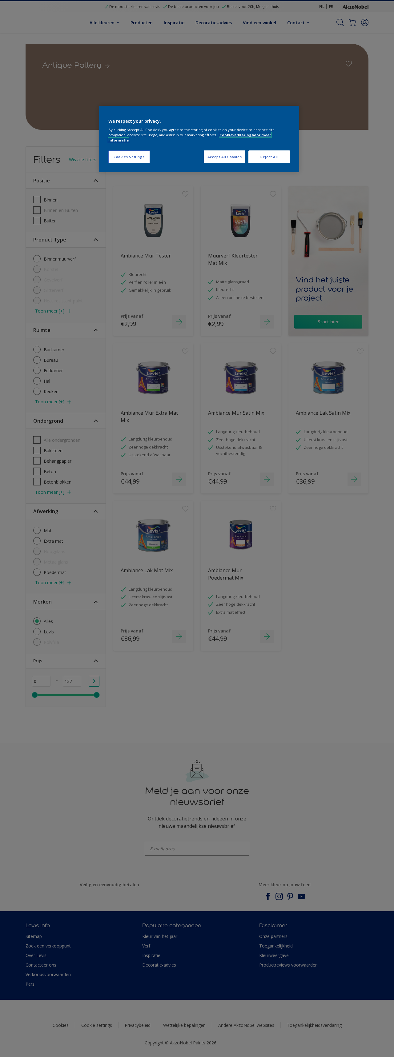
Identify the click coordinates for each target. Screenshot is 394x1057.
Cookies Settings (129, 156)
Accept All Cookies (224, 156)
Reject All (269, 156)
